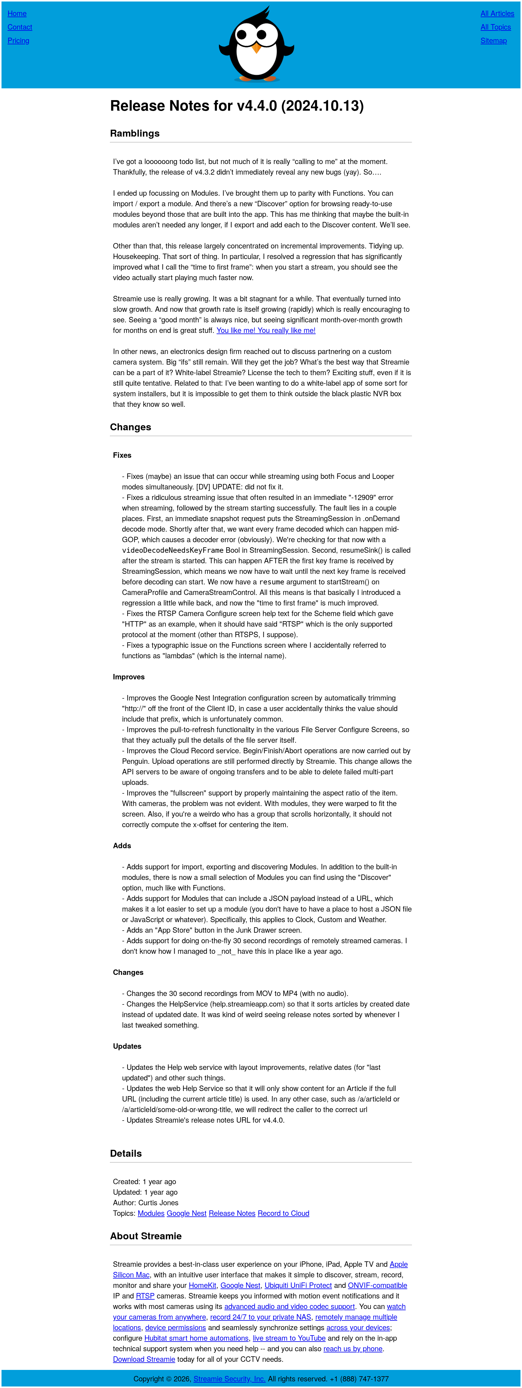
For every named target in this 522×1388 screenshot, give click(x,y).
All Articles (497, 13)
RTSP (145, 1295)
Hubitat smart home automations (196, 1337)
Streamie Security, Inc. (230, 1378)
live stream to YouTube (289, 1337)
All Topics (496, 26)
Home (17, 13)
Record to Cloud (283, 1212)
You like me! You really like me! (266, 329)
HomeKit (202, 1284)
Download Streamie (144, 1358)
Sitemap (494, 40)
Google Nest (187, 1212)
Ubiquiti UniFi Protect (298, 1284)
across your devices (358, 1327)
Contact (20, 26)
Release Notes (232, 1212)
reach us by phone (353, 1348)
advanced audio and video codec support (289, 1306)
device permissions (175, 1327)
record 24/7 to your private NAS (260, 1316)
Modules (151, 1212)
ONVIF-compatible (377, 1284)
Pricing (18, 40)
